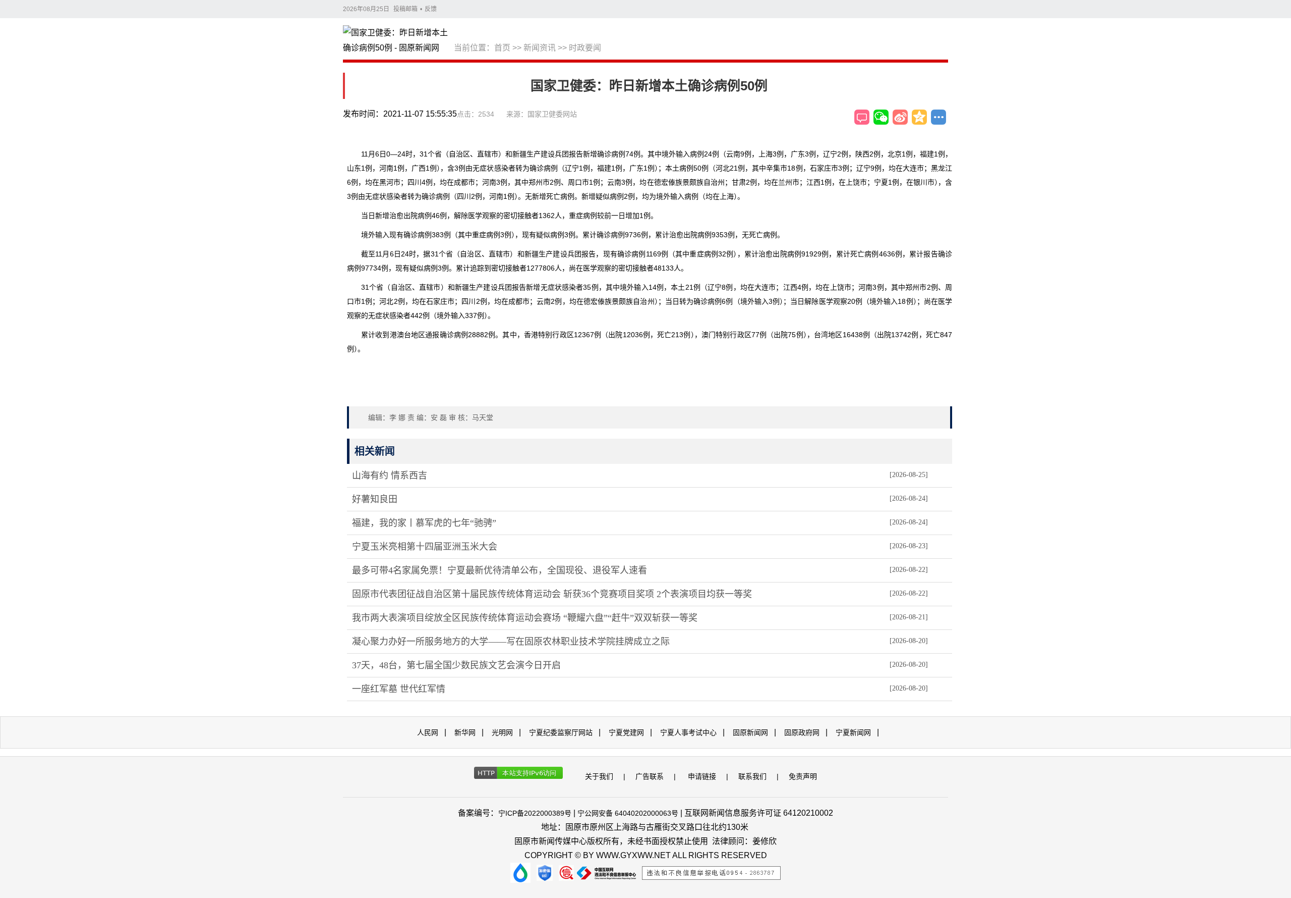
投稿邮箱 (405, 9)
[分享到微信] (881, 117)
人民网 (427, 732)
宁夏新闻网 (853, 732)
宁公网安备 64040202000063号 (627, 813)
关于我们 (599, 776)
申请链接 (702, 776)
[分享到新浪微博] (900, 117)
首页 (502, 47)
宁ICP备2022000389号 (534, 813)
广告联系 (649, 776)
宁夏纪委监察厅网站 (561, 732)
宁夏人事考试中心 (688, 732)
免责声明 (803, 776)
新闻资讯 (539, 47)
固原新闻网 (750, 732)
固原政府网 (801, 732)
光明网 (502, 732)
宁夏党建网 (626, 732)
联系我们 (752, 776)
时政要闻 (585, 47)
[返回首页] (398, 41)
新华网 (465, 732)
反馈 (431, 9)
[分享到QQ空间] (919, 117)
